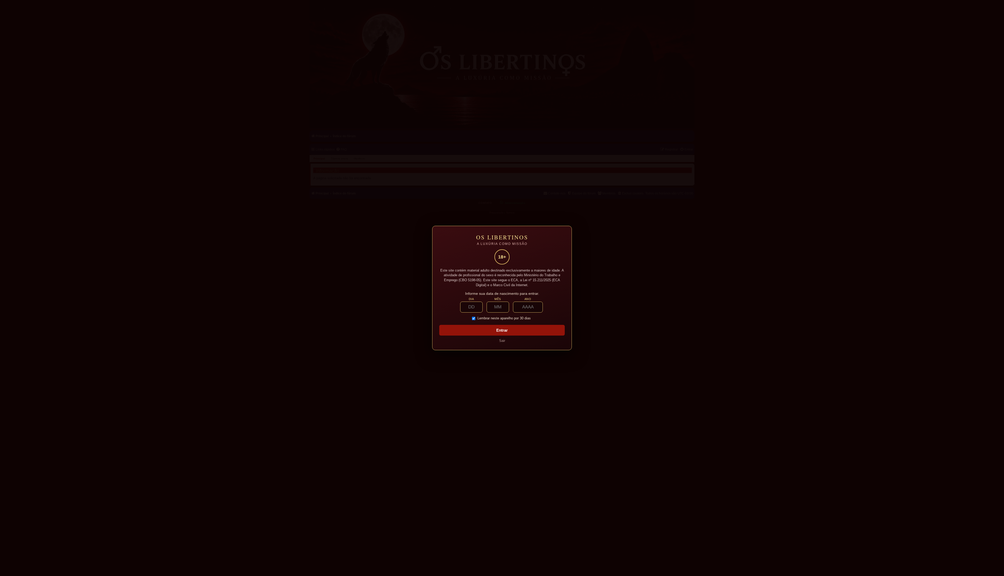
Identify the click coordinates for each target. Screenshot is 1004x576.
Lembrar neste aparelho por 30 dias (504, 318)
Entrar (502, 330)
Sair (502, 341)
